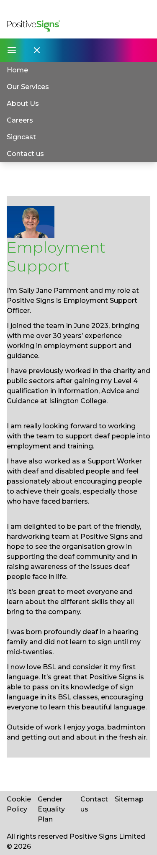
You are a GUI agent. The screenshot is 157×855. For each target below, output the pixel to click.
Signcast (21, 137)
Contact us (25, 154)
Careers (20, 120)
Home (17, 70)
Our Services (28, 87)
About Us (23, 104)
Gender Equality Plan (51, 809)
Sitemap (129, 799)
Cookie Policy (19, 804)
